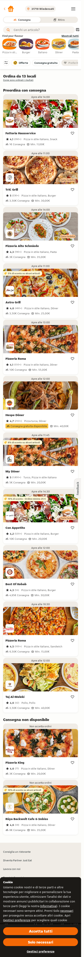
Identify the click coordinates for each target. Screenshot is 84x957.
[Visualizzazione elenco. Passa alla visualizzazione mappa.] (77, 30)
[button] (8, 9)
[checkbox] (9, 46)
